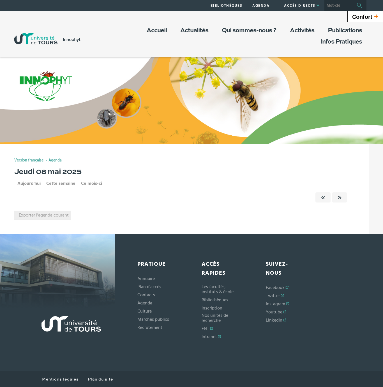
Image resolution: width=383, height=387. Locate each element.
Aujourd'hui (29, 183)
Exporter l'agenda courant (44, 215)
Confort (365, 16)
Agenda (55, 160)
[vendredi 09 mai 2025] (339, 197)
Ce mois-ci (91, 183)
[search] (338, 5)
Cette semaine (60, 183)
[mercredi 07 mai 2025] (323, 197)
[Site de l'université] (50, 328)
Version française (28, 160)
